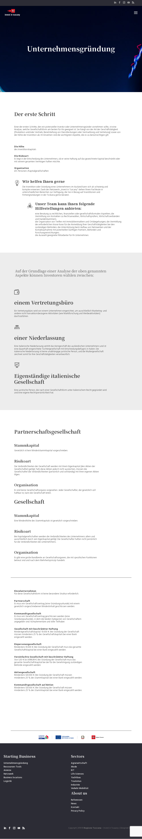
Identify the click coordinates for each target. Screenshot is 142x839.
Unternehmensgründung (16, 763)
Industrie (75, 785)
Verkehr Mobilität (79, 788)
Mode (74, 767)
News (74, 803)
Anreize (7, 770)
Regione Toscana (92, 828)
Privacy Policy (78, 811)
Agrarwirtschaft (79, 763)
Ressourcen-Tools (12, 767)
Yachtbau (76, 777)
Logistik (8, 781)
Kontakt (75, 807)
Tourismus (76, 781)
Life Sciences (77, 774)
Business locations (13, 777)
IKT (72, 770)
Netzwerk (8, 774)
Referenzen (76, 800)
